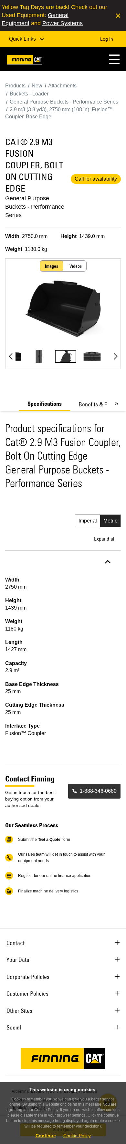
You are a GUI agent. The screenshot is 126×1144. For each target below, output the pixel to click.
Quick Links (23, 39)
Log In (106, 39)
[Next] (115, 356)
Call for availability (96, 179)
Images (51, 266)
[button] (114, 59)
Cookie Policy (77, 1135)
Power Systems (62, 23)
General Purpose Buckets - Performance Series (34, 206)
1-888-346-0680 (98, 791)
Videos (75, 266)
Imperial (88, 520)
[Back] (10, 356)
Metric (110, 520)
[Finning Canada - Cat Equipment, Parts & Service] (24, 61)
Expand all (105, 538)
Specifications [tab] (44, 403)
